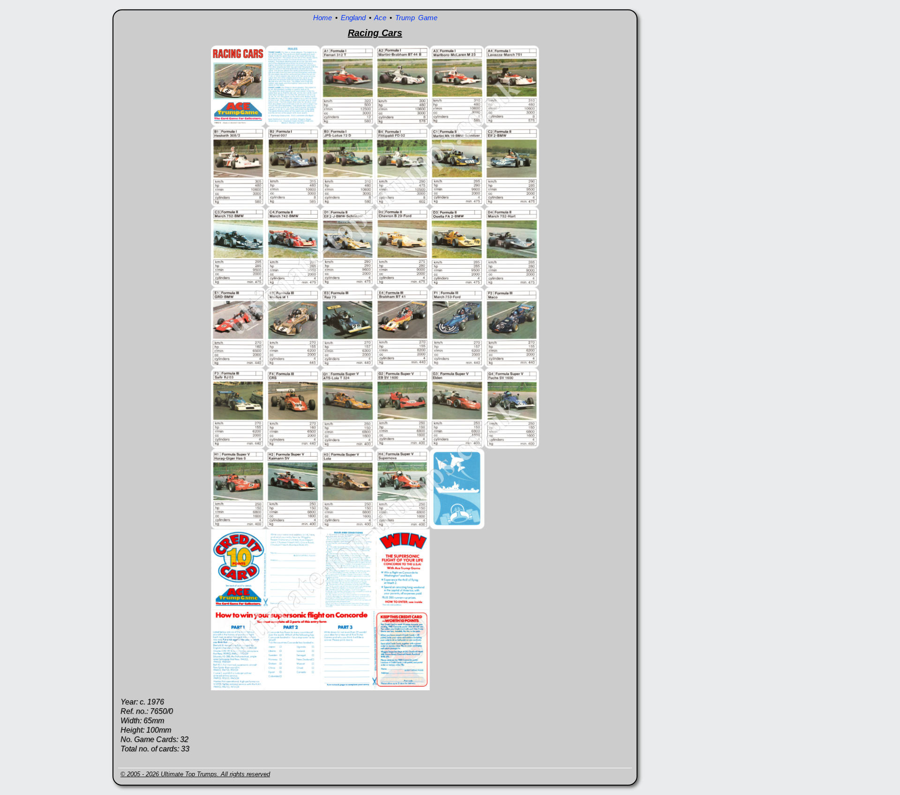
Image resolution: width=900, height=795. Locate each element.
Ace (380, 18)
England (353, 18)
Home (322, 18)
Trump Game (416, 18)
